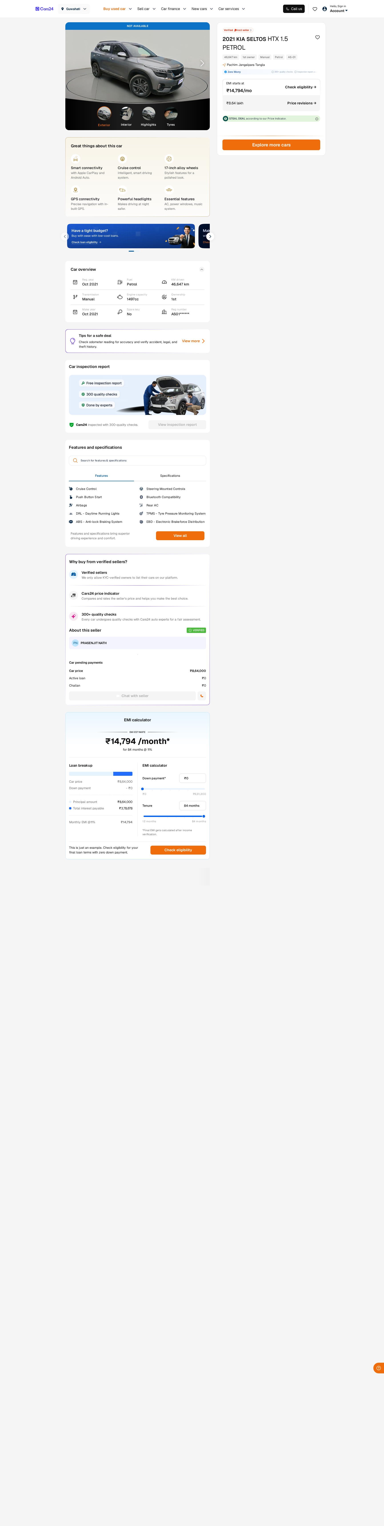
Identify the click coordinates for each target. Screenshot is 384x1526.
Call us (296, 8)
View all (180, 535)
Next (200, 63)
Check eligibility (178, 850)
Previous (74, 63)
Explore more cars (271, 145)
